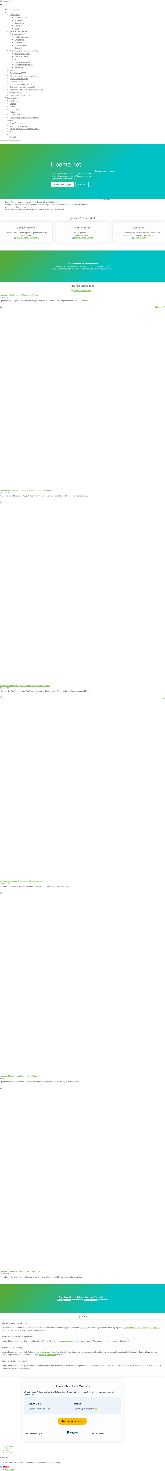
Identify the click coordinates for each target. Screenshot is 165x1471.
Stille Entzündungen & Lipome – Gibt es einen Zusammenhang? (25, 685)
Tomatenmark (15, 114)
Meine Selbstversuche (84, 237)
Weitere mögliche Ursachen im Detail (24, 50)
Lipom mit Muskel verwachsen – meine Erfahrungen (20, 1076)
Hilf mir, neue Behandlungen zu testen (24, 128)
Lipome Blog (10, 1452)
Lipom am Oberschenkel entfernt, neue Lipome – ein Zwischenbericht (27, 490)
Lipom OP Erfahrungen (19, 78)
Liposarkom (102, 1365)
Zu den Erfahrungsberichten (28, 237)
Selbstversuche (11, 98)
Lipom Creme (15, 109)
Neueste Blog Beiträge (18, 31)
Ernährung (18, 67)
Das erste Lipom (16, 81)
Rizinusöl (13, 112)
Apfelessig (14, 100)
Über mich (9, 131)
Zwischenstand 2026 (18, 73)
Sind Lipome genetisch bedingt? (22, 87)
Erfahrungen (9, 70)
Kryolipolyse (19, 39)
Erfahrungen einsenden (19, 126)
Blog (6, 12)
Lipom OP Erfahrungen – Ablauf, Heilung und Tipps (20, 1271)
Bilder (16, 28)
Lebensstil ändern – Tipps (20, 95)
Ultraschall (18, 48)
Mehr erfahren (140, 237)
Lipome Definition (21, 17)
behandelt (41, 1352)
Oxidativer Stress (21, 56)
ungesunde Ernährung (131, 1327)
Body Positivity (15, 92)
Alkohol (17, 59)
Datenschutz (9, 1448)
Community (9, 120)
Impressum (9, 1446)
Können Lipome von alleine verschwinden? (26, 89)
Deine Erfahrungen (17, 123)
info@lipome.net (64, 1299)
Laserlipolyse (19, 42)
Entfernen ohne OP (17, 34)
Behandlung (19, 23)
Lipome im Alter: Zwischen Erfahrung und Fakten (19, 295)
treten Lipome (71, 1341)
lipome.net (9, 1469)
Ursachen (18, 20)
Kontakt (13, 137)
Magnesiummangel (22, 62)
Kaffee (12, 106)
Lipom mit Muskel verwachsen (22, 84)
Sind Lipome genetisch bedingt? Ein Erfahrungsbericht (21, 880)
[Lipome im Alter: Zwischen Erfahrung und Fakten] (81, 290)
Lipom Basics (15, 14)
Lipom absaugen (21, 45)
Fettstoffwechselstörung (23, 64)
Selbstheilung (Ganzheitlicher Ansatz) (24, 117)
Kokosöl (13, 103)
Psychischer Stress (22, 53)
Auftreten (18, 25)
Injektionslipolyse (21, 37)
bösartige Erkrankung (47, 1354)
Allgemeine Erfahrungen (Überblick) (24, 75)
